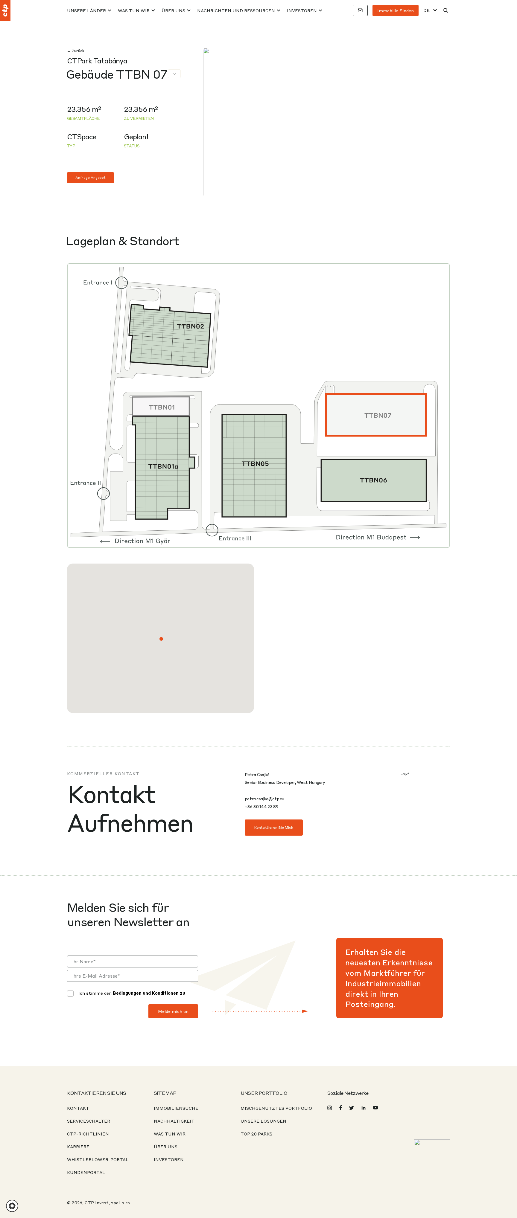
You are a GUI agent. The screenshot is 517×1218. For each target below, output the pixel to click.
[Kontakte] (360, 10)
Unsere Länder (86, 10)
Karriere (78, 1146)
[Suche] (446, 10)
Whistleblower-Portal (98, 1159)
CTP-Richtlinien (88, 1133)
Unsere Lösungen (263, 1121)
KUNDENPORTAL (86, 1172)
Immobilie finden (395, 10)
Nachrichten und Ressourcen (236, 10)
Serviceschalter (88, 1121)
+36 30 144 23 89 (261, 806)
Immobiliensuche (176, 1108)
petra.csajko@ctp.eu (264, 798)
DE (426, 10)
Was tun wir (134, 10)
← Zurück (75, 50)
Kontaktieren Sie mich (273, 827)
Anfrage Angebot (90, 177)
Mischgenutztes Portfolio (276, 1108)
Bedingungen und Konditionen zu (149, 993)
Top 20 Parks (256, 1133)
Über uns (173, 10)
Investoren (302, 10)
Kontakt (78, 1108)
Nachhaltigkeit (174, 1121)
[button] (161, 639)
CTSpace (81, 136)
